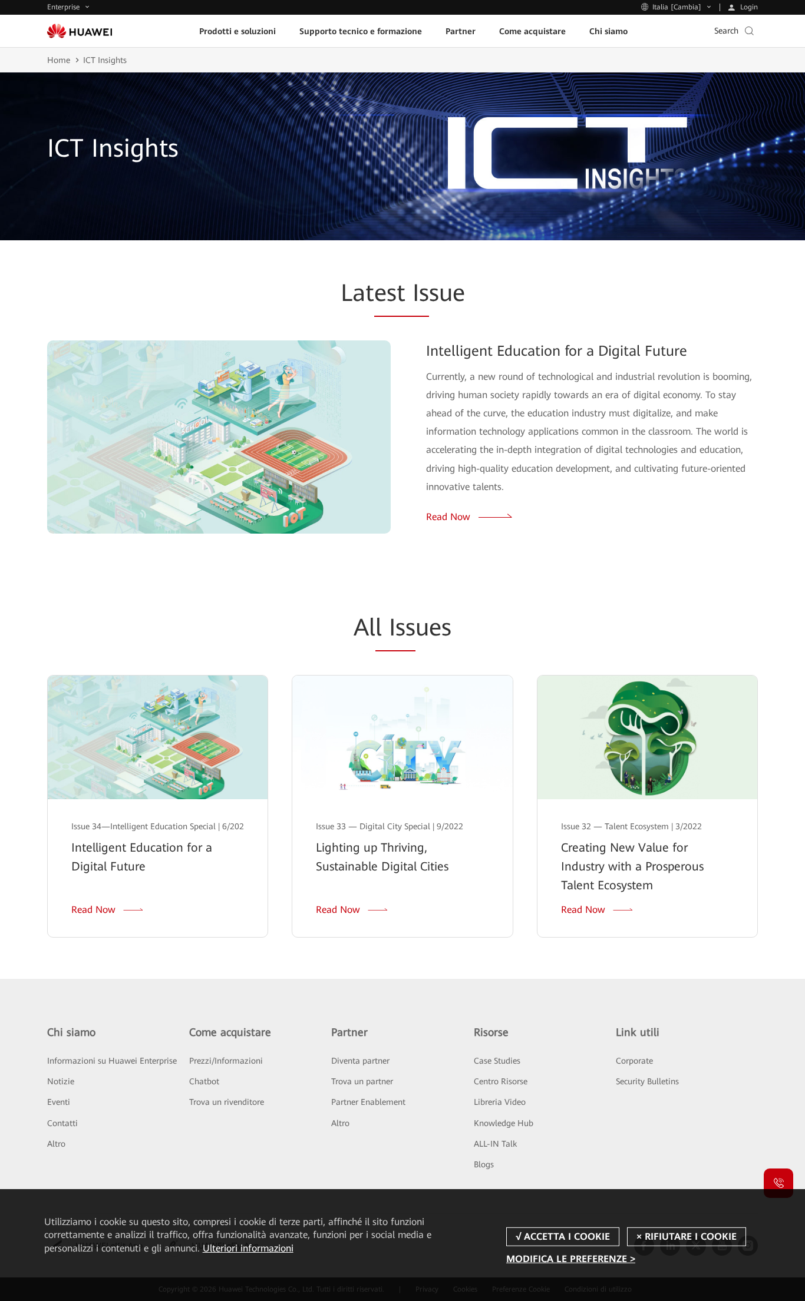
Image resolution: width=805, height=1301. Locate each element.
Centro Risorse (500, 1081)
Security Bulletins (647, 1081)
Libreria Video (500, 1102)
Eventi (58, 1102)
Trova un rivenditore (226, 1102)
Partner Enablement (368, 1102)
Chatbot (204, 1081)
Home (58, 60)
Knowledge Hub (503, 1123)
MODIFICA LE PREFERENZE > (570, 1258)
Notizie (60, 1081)
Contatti (62, 1123)
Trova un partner (362, 1081)
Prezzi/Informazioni (226, 1060)
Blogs (484, 1164)
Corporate (634, 1060)
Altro (56, 1143)
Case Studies (497, 1060)
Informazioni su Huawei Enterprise (112, 1060)
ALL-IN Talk (495, 1143)
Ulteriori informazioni (248, 1248)
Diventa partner (360, 1060)
